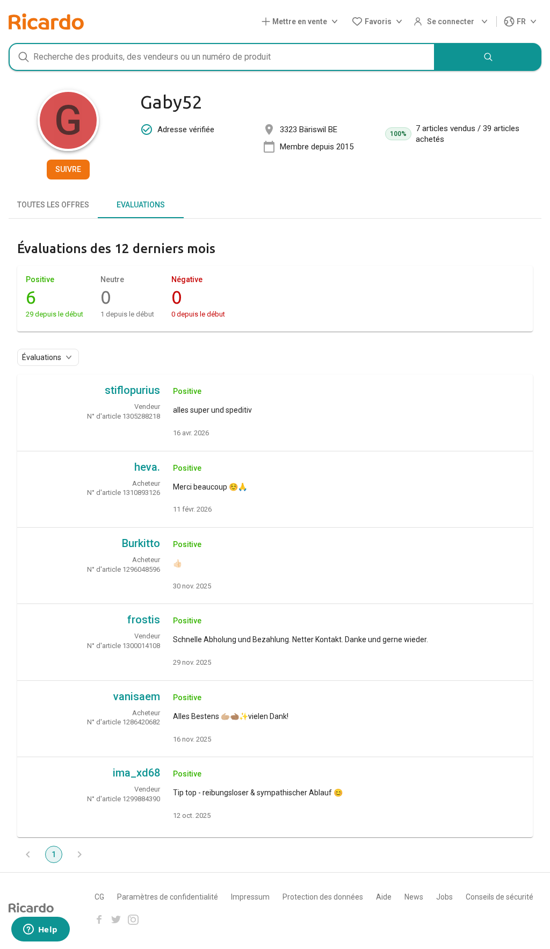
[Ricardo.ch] (46, 21)
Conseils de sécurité (499, 897)
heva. (147, 467)
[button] (302, 22)
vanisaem (136, 696)
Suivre (68, 169)
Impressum (250, 897)
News (413, 897)
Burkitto (141, 543)
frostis (143, 619)
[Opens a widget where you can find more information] (40, 930)
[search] (488, 57)
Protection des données (323, 897)
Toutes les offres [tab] (53, 204)
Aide (384, 897)
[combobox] (222, 57)
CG (99, 897)
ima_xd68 (136, 772)
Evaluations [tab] (141, 204)
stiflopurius (132, 390)
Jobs (444, 897)
